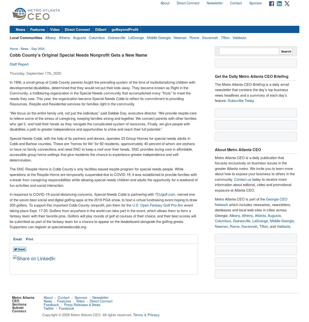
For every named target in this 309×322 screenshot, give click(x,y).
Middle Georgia (159, 37)
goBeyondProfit (125, 29)
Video (55, 29)
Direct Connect (188, 2)
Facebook (66, 308)
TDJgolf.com (165, 194)
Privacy (153, 314)
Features (37, 29)
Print (29, 239)
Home (14, 48)
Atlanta (260, 215)
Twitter (49, 308)
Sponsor (255, 2)
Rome (194, 37)
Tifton (225, 37)
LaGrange (136, 37)
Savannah (210, 37)
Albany (50, 37)
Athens (64, 37)
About (165, 2)
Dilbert (100, 29)
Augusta (79, 37)
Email (17, 239)
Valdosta (239, 37)
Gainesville (116, 37)
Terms (138, 314)
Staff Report (19, 64)
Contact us (242, 179)
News (20, 29)
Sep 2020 (38, 48)
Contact (236, 2)
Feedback (51, 304)
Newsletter (215, 2)
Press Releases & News (82, 304)
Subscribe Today (241, 100)
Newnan (180, 37)
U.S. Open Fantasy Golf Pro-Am (157, 205)
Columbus (97, 37)
